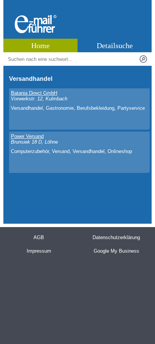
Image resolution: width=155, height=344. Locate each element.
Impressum (39, 251)
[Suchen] (143, 59)
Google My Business (116, 251)
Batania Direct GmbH (34, 93)
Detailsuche (115, 45)
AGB (38, 237)
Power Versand (27, 136)
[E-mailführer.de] (35, 32)
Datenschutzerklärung (116, 237)
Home (40, 45)
